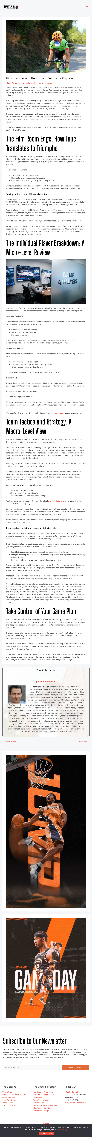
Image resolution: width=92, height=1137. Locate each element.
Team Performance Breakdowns (20, 83)
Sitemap (46, 1123)
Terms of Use (7, 1103)
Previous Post (9, 742)
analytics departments (57, 501)
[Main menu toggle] (87, 7)
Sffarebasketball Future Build (14, 1095)
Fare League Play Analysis (43, 1092)
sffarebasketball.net (73, 1092)
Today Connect (8, 1105)
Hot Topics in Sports (41, 1108)
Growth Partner (8, 1097)
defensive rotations (34, 229)
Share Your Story (9, 1100)
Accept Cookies (46, 1133)
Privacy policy (62, 1130)
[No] (89, 1130)
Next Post (84, 742)
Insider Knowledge (41, 1110)
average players (58, 413)
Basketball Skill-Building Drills (45, 1105)
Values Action (7, 1092)
